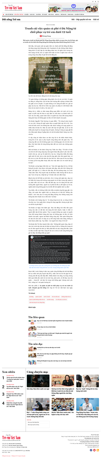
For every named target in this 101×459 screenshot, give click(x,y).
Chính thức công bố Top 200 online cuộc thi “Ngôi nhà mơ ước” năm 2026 (14, 404)
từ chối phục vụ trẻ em (61, 299)
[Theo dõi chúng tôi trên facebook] (93, 1)
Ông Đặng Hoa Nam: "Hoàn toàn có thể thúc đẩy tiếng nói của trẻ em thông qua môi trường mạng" (87, 415)
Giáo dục (32, 14)
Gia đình (38, 14)
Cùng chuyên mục (37, 372)
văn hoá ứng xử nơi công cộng (36, 302)
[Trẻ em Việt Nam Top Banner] (63, 8)
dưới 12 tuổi (47, 296)
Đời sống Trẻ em (18, 14)
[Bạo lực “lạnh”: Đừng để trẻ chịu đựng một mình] (87, 381)
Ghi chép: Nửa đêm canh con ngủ (38, 389)
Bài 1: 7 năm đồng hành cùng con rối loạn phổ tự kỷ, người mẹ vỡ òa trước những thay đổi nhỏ (38, 415)
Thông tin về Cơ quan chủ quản (18, 455)
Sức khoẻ (44, 14)
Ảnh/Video (70, 14)
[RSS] (95, 1)
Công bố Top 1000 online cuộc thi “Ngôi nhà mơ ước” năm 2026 (14, 395)
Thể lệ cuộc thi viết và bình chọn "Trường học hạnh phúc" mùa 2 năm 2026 (15, 379)
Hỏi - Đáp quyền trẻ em (81, 19)
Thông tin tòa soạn (6, 455)
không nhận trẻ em (66, 296)
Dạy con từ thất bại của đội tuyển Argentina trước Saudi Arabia (54, 320)
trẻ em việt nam (55, 296)
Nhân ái (57, 14)
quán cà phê (39, 296)
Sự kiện (26, 14)
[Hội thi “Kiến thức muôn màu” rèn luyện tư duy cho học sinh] (63, 404)
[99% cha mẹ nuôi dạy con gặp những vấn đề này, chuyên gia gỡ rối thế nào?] (32, 355)
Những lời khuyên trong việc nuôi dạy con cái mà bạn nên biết (54, 361)
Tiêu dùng (51, 14)
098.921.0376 (96, 447)
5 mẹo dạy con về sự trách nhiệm (46, 327)
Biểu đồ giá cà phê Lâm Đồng (33, 424)
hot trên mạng (50, 299)
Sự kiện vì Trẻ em (79, 14)
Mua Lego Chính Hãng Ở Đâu (33, 422)
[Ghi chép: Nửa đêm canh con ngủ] (38, 381)
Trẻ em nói (63, 14)
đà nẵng (31, 296)
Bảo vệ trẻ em (9, 14)
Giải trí (96, 19)
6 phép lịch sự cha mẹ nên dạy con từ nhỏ (48, 347)
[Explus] (50, 311)
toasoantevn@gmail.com (93, 445)
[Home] (3, 14)
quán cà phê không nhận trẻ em (37, 299)
